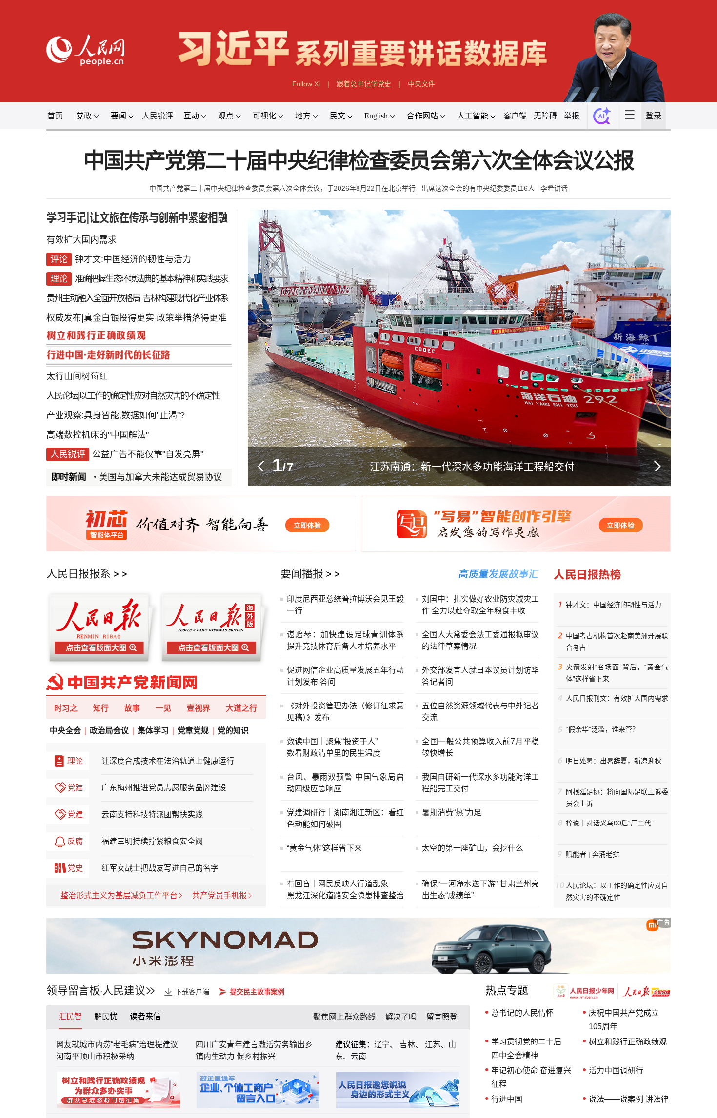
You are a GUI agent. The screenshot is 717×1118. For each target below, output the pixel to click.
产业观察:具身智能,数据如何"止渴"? (115, 415)
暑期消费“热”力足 (451, 812)
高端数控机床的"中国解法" (97, 435)
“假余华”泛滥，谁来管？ (602, 729)
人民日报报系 (78, 574)
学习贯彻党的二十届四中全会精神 (526, 1048)
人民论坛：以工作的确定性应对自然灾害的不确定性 (617, 891)
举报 (571, 116)
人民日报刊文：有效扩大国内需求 (617, 698)
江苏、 (435, 1044)
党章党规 (193, 730)
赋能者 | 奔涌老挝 (592, 854)
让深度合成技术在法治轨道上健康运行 (167, 761)
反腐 (75, 841)
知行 (101, 708)
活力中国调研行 (616, 1070)
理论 (75, 761)
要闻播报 (301, 574)
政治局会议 (109, 730)
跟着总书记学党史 (364, 84)
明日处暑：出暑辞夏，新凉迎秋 (613, 761)
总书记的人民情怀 (522, 1013)
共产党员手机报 (219, 895)
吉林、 (411, 1044)
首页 (55, 116)
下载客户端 (192, 992)
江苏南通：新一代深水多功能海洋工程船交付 (472, 466)
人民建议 (123, 990)
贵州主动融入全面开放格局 (93, 298)
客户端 (515, 116)
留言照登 (442, 1017)
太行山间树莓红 (77, 376)
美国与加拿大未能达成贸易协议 (137, 477)
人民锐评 (157, 116)
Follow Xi (306, 84)
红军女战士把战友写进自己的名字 (160, 868)
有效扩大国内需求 (81, 240)
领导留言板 (73, 990)
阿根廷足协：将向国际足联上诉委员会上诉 (617, 797)
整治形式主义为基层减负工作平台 (119, 895)
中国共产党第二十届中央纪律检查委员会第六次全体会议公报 (358, 161)
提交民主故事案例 (257, 992)
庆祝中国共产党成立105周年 (624, 1020)
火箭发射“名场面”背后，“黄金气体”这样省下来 (617, 673)
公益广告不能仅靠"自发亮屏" (147, 454)
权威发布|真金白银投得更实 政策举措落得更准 (136, 318)
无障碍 (545, 116)
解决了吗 (401, 1017)
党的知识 (233, 730)
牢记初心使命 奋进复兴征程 (531, 1077)
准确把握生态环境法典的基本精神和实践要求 (151, 279)
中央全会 (65, 730)
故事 (132, 708)
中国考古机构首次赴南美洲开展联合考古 (617, 641)
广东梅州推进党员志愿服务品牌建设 (163, 788)
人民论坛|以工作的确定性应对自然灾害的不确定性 (132, 396)
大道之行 (241, 708)
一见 (163, 708)
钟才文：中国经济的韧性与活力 (613, 604)
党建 (75, 788)
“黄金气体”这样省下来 (324, 848)
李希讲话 (554, 188)
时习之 (66, 708)
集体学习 (153, 730)
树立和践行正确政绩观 (628, 1042)
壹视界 (198, 708)
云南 (358, 1056)
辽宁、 (386, 1044)
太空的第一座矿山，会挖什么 (472, 848)
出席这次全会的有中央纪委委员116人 (478, 188)
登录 (653, 116)
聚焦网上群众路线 (344, 1017)
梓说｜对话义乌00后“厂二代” (610, 823)
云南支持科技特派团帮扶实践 (152, 814)
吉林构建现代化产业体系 (185, 298)
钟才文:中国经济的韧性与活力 (133, 259)
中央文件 (421, 84)
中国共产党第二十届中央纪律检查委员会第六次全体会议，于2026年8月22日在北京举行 (282, 188)
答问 (328, 682)
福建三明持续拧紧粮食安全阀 (152, 841)
